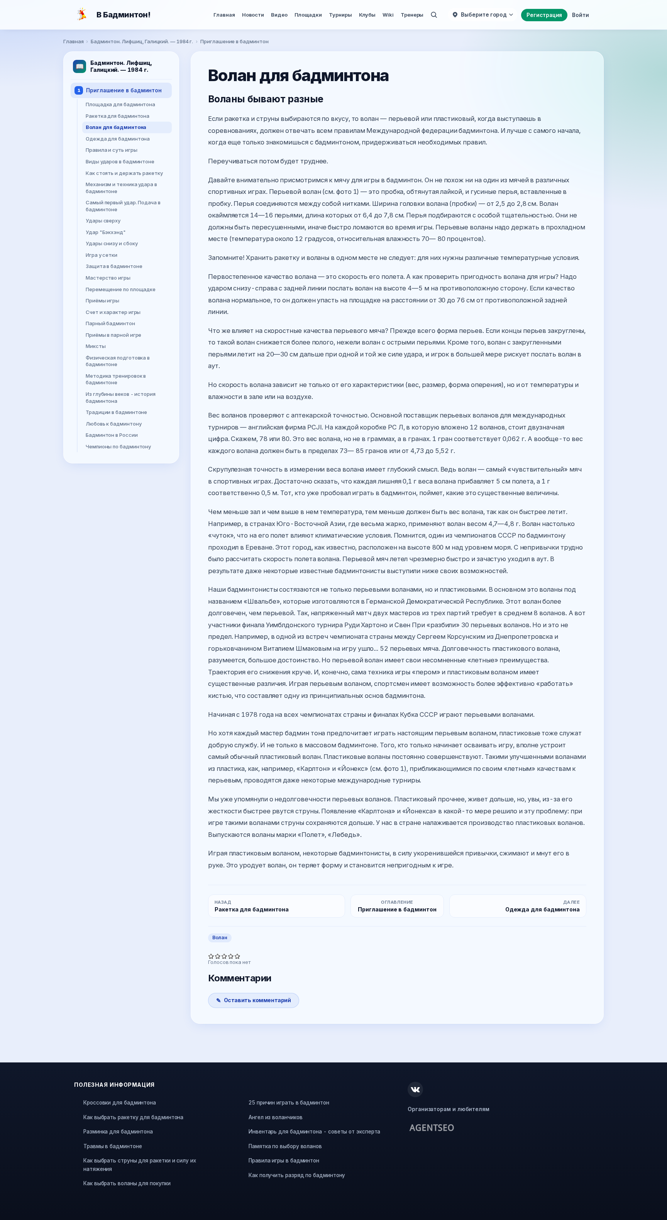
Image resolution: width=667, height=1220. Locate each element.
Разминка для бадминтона (118, 1131)
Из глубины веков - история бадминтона (121, 397)
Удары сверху (103, 220)
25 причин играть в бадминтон (289, 1103)
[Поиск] (433, 14)
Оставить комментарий (257, 1000)
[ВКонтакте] (415, 1089)
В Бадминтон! (123, 14)
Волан (219, 937)
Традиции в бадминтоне (116, 412)
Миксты (96, 346)
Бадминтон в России (112, 435)
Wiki (388, 15)
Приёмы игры (102, 300)
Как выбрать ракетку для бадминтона (133, 1117)
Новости (253, 15)
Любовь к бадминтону (113, 423)
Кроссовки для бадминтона (119, 1103)
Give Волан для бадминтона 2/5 (218, 956)
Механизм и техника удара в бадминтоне (121, 187)
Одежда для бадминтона (118, 139)
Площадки (308, 15)
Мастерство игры (108, 278)
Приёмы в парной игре (113, 334)
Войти (580, 15)
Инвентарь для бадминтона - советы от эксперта (314, 1131)
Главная (224, 15)
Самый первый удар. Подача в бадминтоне (123, 205)
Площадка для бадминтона (120, 104)
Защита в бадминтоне (114, 266)
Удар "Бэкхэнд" (106, 232)
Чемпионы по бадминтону (118, 446)
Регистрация (544, 15)
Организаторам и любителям (448, 1109)
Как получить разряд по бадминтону (297, 1175)
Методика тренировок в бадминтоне (116, 379)
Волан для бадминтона (116, 127)
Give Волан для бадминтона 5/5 (237, 956)
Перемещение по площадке (121, 289)
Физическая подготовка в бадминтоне (118, 361)
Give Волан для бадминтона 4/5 (231, 956)
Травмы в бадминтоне (112, 1146)
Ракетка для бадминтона (117, 116)
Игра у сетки (101, 255)
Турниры (340, 15)
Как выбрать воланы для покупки (127, 1183)
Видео (279, 15)
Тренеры (412, 15)
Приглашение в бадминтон (234, 41)
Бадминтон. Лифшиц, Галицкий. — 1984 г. (142, 41)
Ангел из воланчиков (275, 1117)
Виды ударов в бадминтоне (120, 161)
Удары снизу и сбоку (111, 243)
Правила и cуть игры (111, 150)
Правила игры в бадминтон (284, 1160)
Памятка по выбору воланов (285, 1146)
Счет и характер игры (113, 312)
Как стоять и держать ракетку (124, 173)
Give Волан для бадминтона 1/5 (211, 956)
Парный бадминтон (110, 323)
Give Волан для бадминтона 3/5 (224, 956)
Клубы (367, 15)
